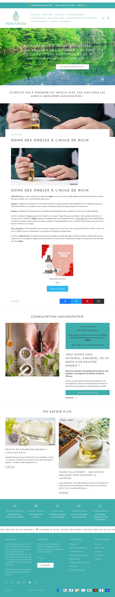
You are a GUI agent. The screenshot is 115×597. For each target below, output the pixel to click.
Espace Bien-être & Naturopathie (82, 18)
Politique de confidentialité (78, 548)
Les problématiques (75, 15)
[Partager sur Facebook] (65, 301)
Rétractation (73, 544)
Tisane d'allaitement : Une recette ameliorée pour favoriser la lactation (81, 475)
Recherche (65, 21)
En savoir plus (10, 467)
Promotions (47, 15)
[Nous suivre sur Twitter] (12, 582)
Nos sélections (38, 18)
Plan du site (73, 566)
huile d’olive (80, 218)
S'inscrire (45, 565)
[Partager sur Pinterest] (87, 301)
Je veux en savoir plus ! (72, 67)
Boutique (35, 15)
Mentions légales (74, 559)
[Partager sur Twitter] (76, 301)
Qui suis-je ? (99, 551)
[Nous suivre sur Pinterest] (24, 582)
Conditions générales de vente (79, 562)
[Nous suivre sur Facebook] (6, 582)
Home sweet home (56, 18)
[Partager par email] (98, 301)
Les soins (59, 15)
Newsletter (98, 559)
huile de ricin (31, 216)
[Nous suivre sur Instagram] (18, 582)
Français (9, 590)
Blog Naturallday (39, 21)
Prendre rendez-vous (87, 393)
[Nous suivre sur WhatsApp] (36, 582)
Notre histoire (99, 548)
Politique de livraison (76, 551)
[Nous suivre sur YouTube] (30, 582)
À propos (54, 21)
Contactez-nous (100, 555)
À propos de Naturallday (77, 570)
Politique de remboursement (78, 555)
